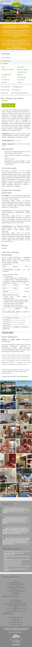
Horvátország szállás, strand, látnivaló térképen (16, 608)
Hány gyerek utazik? (16, 288)
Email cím (5, 323)
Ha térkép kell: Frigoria (15, 624)
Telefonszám (6, 325)
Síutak (3, 67)
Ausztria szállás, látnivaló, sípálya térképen (15, 603)
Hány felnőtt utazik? (16, 284)
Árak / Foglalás (8, 105)
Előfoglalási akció (6, 61)
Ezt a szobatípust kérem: (16, 308)
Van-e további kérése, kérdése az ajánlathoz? (16, 312)
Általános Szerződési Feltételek (15, 584)
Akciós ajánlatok (6, 57)
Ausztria (3, 77)
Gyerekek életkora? (16, 291)
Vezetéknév (6, 320)
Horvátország (5, 79)
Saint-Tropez (4, 93)
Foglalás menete (15, 589)
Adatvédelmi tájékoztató (15, 586)
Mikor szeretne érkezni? (16, 266)
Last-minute (5, 63)
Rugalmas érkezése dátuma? (10, 274)
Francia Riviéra (16, 90)
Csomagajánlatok (6, 74)
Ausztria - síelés (15, 619)
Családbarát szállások (7, 69)
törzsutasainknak (6, 341)
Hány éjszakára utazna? (9, 283)
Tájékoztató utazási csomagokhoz (15, 587)
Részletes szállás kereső (15, 602)
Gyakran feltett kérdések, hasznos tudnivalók (16, 591)
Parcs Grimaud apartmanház (19, 93)
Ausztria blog (15, 620)
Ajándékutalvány (15, 594)
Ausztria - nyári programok (15, 617)
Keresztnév (6, 321)
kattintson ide (24, 376)
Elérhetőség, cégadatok (15, 582)
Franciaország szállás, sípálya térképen (15, 611)
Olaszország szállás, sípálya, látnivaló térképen (16, 605)
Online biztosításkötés (16, 600)
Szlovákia (4, 82)
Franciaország (5, 90)
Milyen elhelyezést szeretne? (11, 295)
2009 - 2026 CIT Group (15, 632)
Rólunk (15, 581)
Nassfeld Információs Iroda (15, 622)
